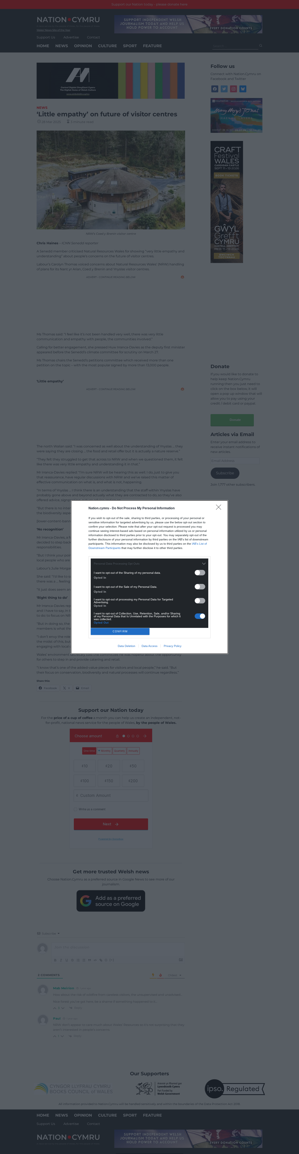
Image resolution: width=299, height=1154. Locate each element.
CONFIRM (120, 631)
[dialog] (149, 577)
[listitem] (149, 564)
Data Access (149, 646)
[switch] (200, 572)
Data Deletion (126, 646)
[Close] (220, 508)
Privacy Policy (172, 646)
